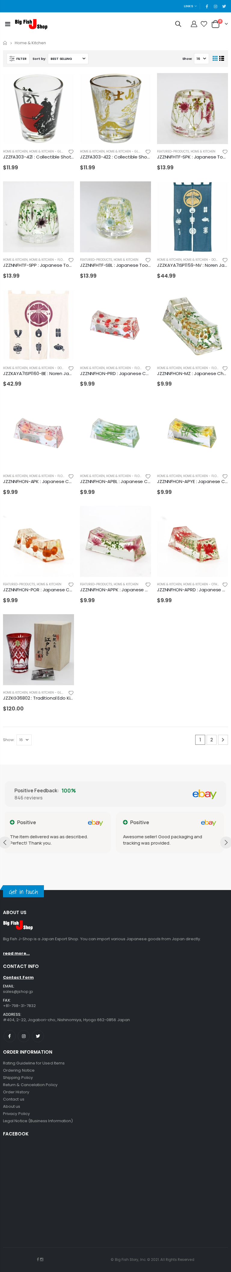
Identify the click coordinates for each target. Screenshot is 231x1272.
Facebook (10, 1036)
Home (5, 43)
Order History (16, 1092)
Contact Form (18, 977)
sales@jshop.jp (18, 991)
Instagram (24, 1036)
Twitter (38, 1036)
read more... (16, 953)
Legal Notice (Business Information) (38, 1121)
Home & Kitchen (15, 151)
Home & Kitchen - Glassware (52, 151)
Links (188, 6)
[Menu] (7, 24)
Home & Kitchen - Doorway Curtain (58, 368)
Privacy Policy (16, 1113)
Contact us (13, 1099)
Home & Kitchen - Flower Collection (58, 259)
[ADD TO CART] (64, 83)
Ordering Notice (19, 1070)
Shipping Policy (18, 1077)
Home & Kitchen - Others (203, 584)
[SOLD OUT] (218, 191)
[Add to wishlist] (71, 151)
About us (11, 1106)
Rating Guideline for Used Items (34, 1063)
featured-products (173, 151)
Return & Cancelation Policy (30, 1085)
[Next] (223, 740)
